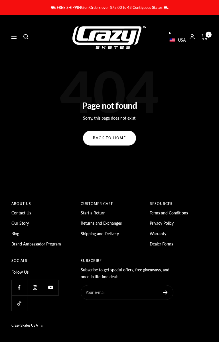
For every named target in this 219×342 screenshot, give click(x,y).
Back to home (109, 138)
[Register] (165, 292)
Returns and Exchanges (101, 223)
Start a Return (93, 212)
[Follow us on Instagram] (35, 287)
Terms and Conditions (169, 212)
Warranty (158, 233)
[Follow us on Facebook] (19, 287)
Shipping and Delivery (100, 233)
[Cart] (205, 37)
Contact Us (21, 212)
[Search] (26, 36)
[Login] (192, 36)
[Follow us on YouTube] (50, 287)
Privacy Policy (162, 223)
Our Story (20, 223)
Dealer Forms (161, 243)
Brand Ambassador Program (36, 243)
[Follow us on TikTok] (19, 303)
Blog (15, 233)
